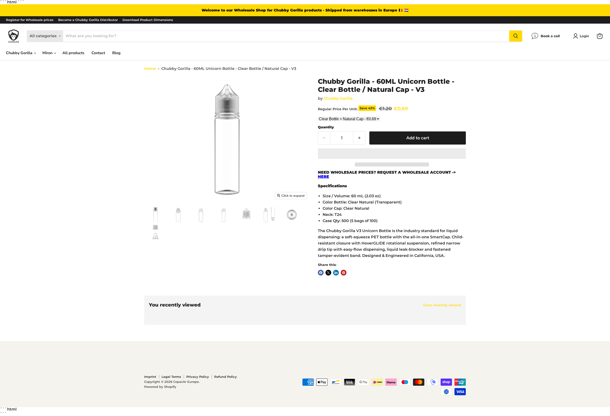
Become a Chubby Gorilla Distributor (88, 20)
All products (73, 53)
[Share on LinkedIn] (336, 273)
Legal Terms (171, 377)
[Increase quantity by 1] (359, 138)
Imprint (150, 377)
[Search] (515, 36)
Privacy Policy (197, 377)
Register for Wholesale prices (29, 20)
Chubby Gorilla (19, 53)
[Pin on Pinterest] (343, 273)
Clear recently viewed (442, 305)
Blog (116, 53)
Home (150, 69)
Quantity (326, 127)
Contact (98, 53)
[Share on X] (328, 273)
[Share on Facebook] (321, 273)
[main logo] (13, 36)
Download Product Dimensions (147, 20)
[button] (582, 36)
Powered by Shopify (160, 387)
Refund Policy (225, 377)
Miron (47, 53)
